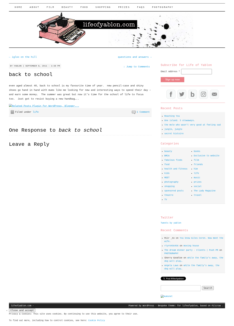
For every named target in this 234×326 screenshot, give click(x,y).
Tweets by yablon (171, 223)
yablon (18, 66)
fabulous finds (173, 160)
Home (18, 7)
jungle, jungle (173, 129)
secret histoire (174, 133)
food (84, 7)
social (197, 186)
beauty (67, 7)
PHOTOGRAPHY (162, 7)
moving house (191, 246)
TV (165, 199)
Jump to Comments (136, 66)
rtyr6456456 (171, 246)
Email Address (170, 71)
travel (197, 195)
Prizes (124, 7)
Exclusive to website (206, 156)
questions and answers (135, 57)
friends (198, 164)
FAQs (141, 7)
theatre (168, 195)
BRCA (166, 156)
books (197, 151)
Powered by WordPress (141, 305)
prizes (197, 182)
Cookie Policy (96, 320)
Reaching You (172, 116)
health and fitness (175, 169)
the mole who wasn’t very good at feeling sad (192, 125)
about (34, 7)
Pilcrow (216, 305)
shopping (103, 7)
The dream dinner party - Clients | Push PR (191, 250)
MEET (166, 177)
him (196, 169)
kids (166, 173)
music (197, 177)
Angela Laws (171, 265)
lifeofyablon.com (21, 305)
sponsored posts (174, 191)
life (36, 111)
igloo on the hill (23, 57)
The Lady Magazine (205, 191)
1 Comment (143, 111)
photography (171, 182)
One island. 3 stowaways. (179, 120)
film (50, 7)
